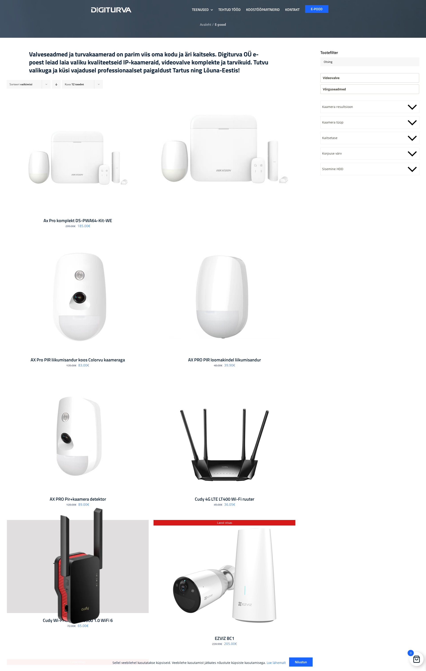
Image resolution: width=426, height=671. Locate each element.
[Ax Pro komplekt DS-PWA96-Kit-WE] (224, 148)
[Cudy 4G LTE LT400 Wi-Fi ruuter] (224, 436)
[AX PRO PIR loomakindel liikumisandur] (224, 296)
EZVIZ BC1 (224, 638)
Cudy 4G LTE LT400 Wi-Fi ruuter (224, 499)
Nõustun (301, 662)
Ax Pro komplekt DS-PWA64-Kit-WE (77, 220)
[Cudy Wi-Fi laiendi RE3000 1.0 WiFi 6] (78, 566)
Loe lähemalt (276, 663)
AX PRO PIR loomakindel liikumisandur (224, 359)
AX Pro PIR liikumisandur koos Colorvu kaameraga (78, 359)
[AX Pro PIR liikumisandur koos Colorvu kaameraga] (78, 296)
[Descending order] (56, 84)
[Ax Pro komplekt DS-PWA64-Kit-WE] (78, 157)
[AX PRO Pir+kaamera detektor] (78, 436)
